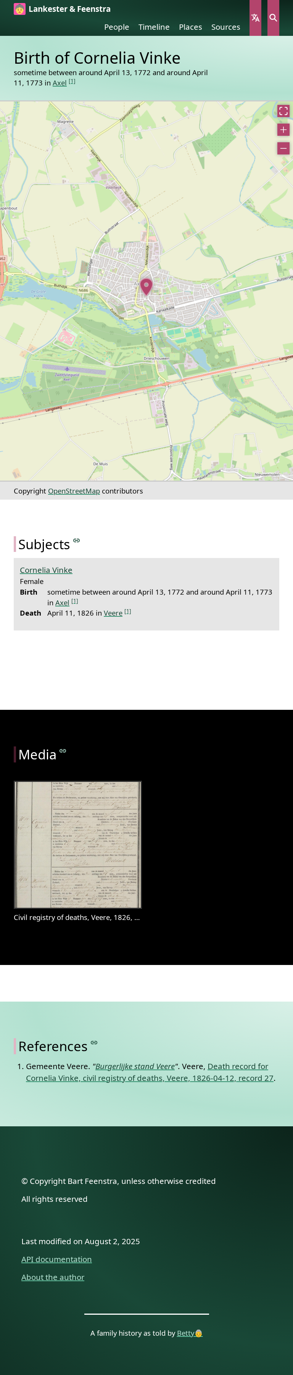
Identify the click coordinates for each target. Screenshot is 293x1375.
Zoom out (283, 148)
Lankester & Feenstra (70, 8)
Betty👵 (190, 1333)
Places (190, 26)
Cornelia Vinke (46, 569)
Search (273, 18)
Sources (225, 26)
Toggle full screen (283, 111)
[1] (72, 80)
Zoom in (283, 130)
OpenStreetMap (74, 490)
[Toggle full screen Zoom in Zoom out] (146, 291)
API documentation (56, 1259)
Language (255, 18)
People (116, 26)
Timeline (154, 26)
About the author (52, 1277)
